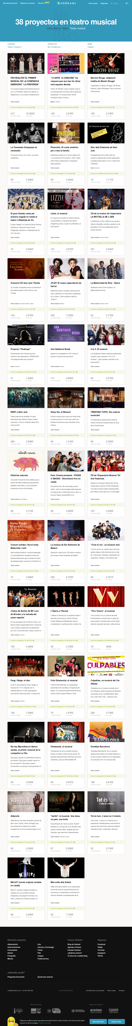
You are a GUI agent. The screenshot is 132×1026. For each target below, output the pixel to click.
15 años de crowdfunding (77, 956)
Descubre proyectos (10, 3)
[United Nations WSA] (53, 1011)
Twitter (100, 947)
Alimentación (13, 944)
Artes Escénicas (14, 947)
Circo (49, 28)
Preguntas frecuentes (16, 977)
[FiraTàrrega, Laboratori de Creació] (96, 1011)
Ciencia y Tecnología (46, 947)
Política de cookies (45, 1023)
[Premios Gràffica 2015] (18, 1011)
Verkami (66, 3)
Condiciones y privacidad (95, 990)
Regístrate (104, 3)
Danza (57, 28)
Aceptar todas (116, 1022)
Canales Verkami (74, 950)
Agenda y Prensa (74, 947)
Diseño (10, 953)
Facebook (101, 944)
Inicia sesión (93, 3)
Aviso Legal (111, 990)
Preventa (41, 3)
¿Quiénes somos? (75, 953)
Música (10, 958)
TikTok (100, 956)
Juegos (40, 956)
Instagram (101, 953)
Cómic (40, 950)
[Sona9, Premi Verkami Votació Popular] (113, 1011)
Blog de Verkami (74, 944)
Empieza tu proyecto (27, 3)
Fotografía (12, 956)
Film (39, 953)
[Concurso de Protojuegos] (78, 1011)
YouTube (101, 950)
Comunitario (12, 950)
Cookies (121, 990)
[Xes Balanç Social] (36, 1011)
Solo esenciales (98, 1022)
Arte (39, 944)
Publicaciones (43, 958)
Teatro (65, 28)
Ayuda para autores (45, 977)
